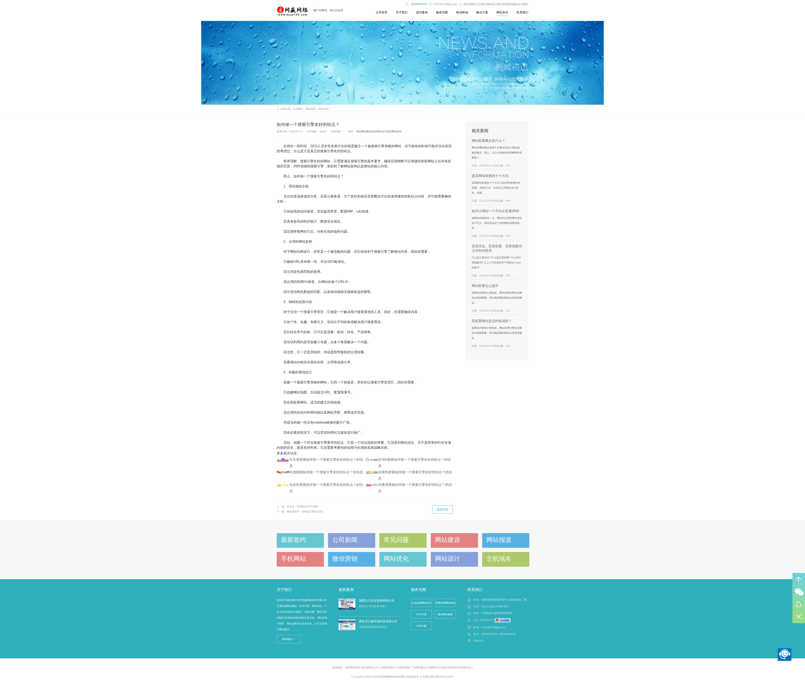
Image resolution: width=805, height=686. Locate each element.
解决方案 (482, 12)
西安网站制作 (394, 131)
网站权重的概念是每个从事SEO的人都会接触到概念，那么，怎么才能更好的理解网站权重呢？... (497, 152)
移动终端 (462, 12)
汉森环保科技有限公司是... (374, 626)
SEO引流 (421, 614)
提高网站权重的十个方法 (490, 176)
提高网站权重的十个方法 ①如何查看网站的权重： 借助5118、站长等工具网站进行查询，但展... (496, 187)
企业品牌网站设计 (421, 602)
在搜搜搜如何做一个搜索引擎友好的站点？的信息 (326, 472)
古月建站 (298, 108)
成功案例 (422, 12)
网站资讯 (502, 12)
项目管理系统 (449, 667)
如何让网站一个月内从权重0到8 (495, 211)
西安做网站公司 (370, 667)
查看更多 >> (289, 639)
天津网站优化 (433, 667)
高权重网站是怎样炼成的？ (492, 321)
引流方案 (421, 625)
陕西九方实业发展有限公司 (376, 600)
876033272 (486, 620)
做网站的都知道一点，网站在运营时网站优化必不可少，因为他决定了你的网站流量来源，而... (497, 223)
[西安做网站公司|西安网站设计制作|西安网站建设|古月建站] (293, 9)
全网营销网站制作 (445, 602)
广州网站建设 (418, 667)
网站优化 (324, 108)
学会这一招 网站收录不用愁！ (303, 506)
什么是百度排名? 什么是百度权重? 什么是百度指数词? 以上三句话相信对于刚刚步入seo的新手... (496, 262)
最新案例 (346, 590)
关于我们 (402, 12)
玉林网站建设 (386, 667)
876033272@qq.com (494, 627)
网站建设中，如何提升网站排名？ (306, 511)
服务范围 (442, 12)
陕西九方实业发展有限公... (374, 606)
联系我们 (522, 12)
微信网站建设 (445, 614)
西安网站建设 (363, 131)
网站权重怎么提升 (485, 286)
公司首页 (381, 12)
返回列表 (442, 509)
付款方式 (478, 640)
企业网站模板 (402, 667)
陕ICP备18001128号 (442, 676)
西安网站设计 (379, 131)
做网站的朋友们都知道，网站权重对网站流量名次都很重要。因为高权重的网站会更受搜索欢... (497, 297)
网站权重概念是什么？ (488, 140)
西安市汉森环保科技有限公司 (378, 621)
